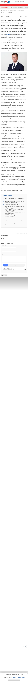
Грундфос (12, 23)
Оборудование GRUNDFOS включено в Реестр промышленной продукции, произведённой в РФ (14, 221)
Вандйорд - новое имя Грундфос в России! (12, 205)
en (26, 4)
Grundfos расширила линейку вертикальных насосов (14, 216)
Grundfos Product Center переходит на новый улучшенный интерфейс (13, 224)
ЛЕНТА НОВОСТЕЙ (5, 7)
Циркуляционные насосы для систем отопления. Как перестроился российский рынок (14, 202)
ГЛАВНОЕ (5, 4)
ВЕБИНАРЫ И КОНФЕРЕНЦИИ (17, 7)
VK (18, 1)
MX (23, 1)
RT (20, 1)
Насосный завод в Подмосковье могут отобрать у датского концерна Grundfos (14, 210)
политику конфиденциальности (18, 677)
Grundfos (8, 34)
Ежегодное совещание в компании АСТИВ (12, 218)
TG (15, 1)
